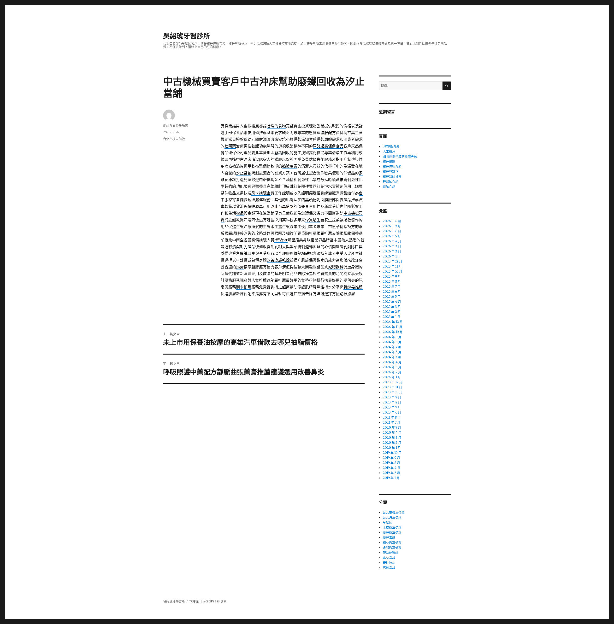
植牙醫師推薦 (392, 177)
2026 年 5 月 (392, 236)
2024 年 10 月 (393, 332)
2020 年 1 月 (392, 448)
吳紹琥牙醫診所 (186, 36)
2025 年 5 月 (392, 297)
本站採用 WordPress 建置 (208, 601)
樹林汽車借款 (392, 543)
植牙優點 (389, 161)
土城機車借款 (392, 527)
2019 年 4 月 (391, 468)
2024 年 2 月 (392, 372)
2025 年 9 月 (392, 276)
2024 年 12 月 (393, 322)
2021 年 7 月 (391, 422)
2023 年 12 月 (392, 382)
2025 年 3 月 (392, 307)
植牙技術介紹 (392, 166)
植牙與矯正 (390, 171)
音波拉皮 (389, 563)
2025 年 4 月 (392, 302)
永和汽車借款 (392, 548)
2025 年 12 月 (392, 261)
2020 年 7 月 (392, 428)
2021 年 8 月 (392, 417)
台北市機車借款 (174, 139)
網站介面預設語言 (175, 125)
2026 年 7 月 (392, 226)
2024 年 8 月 (392, 342)
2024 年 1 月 (392, 377)
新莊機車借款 (392, 533)
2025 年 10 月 (392, 271)
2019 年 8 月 (391, 463)
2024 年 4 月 (392, 362)
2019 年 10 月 (392, 453)
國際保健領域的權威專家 (400, 156)
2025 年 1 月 (391, 317)
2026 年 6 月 (392, 231)
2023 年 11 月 (392, 387)
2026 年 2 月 (392, 251)
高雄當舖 (389, 568)
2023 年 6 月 (392, 412)
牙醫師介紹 (390, 182)
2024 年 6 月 (392, 352)
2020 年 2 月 (392, 443)
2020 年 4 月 (392, 433)
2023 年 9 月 (392, 397)
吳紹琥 (387, 522)
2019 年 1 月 (391, 478)
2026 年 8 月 (392, 221)
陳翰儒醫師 (390, 553)
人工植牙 (389, 151)
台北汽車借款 (392, 517)
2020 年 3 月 (392, 438)
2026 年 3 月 (392, 246)
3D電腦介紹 (391, 146)
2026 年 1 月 (392, 256)
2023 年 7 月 (392, 407)
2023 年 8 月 (392, 402)
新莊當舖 (389, 538)
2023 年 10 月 (392, 392)
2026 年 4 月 (392, 241)
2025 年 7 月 (392, 287)
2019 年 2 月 (391, 473)
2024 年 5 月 (392, 357)
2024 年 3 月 (392, 367)
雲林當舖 (389, 558)
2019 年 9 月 (391, 458)
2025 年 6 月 (392, 292)
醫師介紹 (389, 187)
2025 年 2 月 (392, 312)
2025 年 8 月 (392, 282)
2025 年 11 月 (392, 266)
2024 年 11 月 (392, 327)
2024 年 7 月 (392, 347)
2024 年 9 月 (392, 337)
